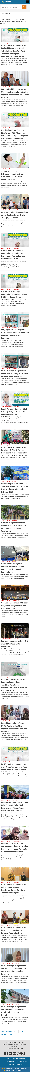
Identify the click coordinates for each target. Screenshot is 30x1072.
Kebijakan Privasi (9, 1061)
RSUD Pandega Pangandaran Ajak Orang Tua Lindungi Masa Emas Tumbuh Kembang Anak (14, 767)
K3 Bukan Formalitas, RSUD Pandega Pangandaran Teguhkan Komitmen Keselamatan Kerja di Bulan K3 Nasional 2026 (14, 685)
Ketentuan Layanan (21, 1061)
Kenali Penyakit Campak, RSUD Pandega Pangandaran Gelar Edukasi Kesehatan (14, 412)
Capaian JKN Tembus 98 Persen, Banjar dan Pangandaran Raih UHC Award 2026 (15, 605)
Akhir (10, 1034)
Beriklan (11, 1064)
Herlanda (3, 9)
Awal (2, 1031)
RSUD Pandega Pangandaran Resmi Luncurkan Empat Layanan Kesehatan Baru (13, 930)
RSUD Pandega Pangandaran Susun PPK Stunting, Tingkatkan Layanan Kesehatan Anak (14, 373)
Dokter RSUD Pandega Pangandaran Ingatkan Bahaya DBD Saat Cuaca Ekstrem (14, 294)
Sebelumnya (9, 1031)
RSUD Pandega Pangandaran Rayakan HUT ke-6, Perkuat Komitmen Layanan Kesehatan (14, 450)
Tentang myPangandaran (17, 1058)
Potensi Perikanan (9, 9)
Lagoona (25, 9)
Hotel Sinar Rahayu (19, 9)
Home (7, 1058)
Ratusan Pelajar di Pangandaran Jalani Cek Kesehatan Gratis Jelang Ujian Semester (14, 215)
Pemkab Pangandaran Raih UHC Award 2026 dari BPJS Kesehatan (14, 644)
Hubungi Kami (18, 1064)
